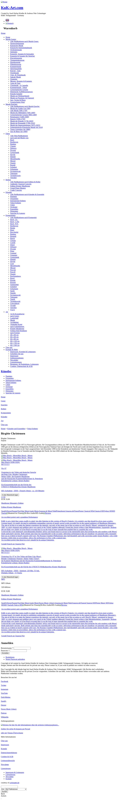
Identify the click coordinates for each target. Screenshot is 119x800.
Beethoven (14, 142)
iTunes (76, 511)
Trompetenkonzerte (17, 60)
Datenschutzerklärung (9, 753)
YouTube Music (23, 511)
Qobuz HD (108, 511)
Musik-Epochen (11, 104)
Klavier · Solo (15, 71)
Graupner (13, 255)
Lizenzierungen (16, 362)
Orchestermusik (16, 50)
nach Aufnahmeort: (17, 327)
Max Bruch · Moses (25, 456)
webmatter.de (14, 783)
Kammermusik (15, 67)
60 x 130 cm (14, 343)
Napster (15, 511)
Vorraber (13, 178)
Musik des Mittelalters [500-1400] (22, 113)
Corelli (12, 243)
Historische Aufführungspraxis (21, 92)
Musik (12, 320)
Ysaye (12, 310)
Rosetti (12, 165)
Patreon (4, 713)
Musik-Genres (11, 39)
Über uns (9, 347)
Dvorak (13, 150)
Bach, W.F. (14, 224)
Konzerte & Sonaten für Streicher (22, 56)
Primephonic (60, 511)
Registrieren (10, 657)
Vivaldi (13, 306)
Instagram (4, 689)
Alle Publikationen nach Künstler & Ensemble (27, 194)
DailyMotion (5, 697)
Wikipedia (4, 717)
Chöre (12, 205)
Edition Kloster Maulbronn (20, 186)
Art (7, 312)
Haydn (12, 155)
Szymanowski (15, 171)
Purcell (12, 272)
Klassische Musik (16, 46)
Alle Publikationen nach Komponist (23, 217)
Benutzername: (7, 648)
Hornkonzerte (15, 62)
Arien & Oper (15, 83)
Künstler (9, 192)
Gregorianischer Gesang (19, 90)
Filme (8, 134)
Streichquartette (16, 69)
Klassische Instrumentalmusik (21, 48)
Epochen (4, 405)
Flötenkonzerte (15, 64)
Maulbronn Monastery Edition (12, 503)
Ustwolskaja (14, 303)
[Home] (4, 2)
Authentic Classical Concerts (20, 184)
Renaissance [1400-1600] (19, 117)
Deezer (9, 511)
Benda (12, 228)
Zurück (3, 796)
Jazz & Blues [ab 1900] (18, 132)
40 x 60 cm (14, 335)
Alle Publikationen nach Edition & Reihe (25, 182)
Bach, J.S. (14, 220)
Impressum (14, 356)
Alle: (3, 789)
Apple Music (34, 511)
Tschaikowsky (15, 176)
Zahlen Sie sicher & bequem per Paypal (15, 729)
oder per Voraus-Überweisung (12, 733)
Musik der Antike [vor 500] (20, 108)
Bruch (12, 238)
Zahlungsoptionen (16, 358)
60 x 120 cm (14, 341)
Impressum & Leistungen (15, 772)
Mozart (12, 161)
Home (3, 33)
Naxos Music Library (47, 603)
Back (3, 794)
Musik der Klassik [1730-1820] (21, 121)
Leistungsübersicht (8, 761)
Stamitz (13, 293)
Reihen (8, 180)
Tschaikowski (15, 301)
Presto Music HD (102, 603)
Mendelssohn (15, 159)
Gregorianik (14, 153)
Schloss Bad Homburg (18, 331)
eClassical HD (98, 511)
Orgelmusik (14, 73)
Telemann (13, 173)
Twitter (3, 685)
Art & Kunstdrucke (17, 314)
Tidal (54, 511)
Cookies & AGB (7, 757)
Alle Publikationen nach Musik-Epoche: (25, 106)
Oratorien (13, 79)
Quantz (13, 163)
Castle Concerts (16, 190)
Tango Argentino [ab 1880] (20, 129)
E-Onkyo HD (17, 605)
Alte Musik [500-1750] (18, 111)
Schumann (14, 169)
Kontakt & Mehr (12, 350)
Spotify (4, 511)
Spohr (12, 291)
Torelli (12, 299)
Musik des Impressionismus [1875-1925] (25, 125)
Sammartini (14, 285)
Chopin (13, 146)
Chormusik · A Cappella (19, 85)
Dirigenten (14, 211)
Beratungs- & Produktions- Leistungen (24, 364)
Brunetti (13, 236)
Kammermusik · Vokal (18, 88)
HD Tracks (8, 605)
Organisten (14, 199)
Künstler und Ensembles (16, 429)
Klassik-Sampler (16, 94)
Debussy (13, 148)
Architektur (14, 322)
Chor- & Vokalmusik (18, 75)
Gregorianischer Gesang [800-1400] (23, 115)
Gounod (13, 253)
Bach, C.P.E (14, 222)
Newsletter (14, 360)
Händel (13, 157)
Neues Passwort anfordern (15, 659)
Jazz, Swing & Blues (18, 100)
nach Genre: (14, 316)
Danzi (12, 245)
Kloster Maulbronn (17, 329)
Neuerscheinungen (17, 43)
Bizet (12, 230)
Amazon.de (69, 511)
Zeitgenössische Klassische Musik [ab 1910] (26, 127)
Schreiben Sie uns (16, 354)
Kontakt (4, 749)
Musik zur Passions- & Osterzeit (22, 98)
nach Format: (15, 333)
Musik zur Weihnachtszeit (19, 96)
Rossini (13, 282)
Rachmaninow (15, 276)
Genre (3, 401)
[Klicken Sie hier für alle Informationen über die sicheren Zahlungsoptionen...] (30, 725)
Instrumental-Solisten (18, 201)
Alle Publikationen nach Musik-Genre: (24, 41)
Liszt (12, 264)
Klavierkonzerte (16, 58)
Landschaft (14, 318)
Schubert (13, 167)
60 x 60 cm (14, 337)
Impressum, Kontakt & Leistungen (23, 352)
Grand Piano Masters (18, 188)
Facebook (4, 681)
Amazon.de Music (45, 511)
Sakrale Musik (15, 77)
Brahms (13, 144)
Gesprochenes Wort (17, 102)
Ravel (12, 278)
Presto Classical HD (86, 511)
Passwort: (5, 651)
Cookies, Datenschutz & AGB (21, 366)
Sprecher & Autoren (17, 213)
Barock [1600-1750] (17, 119)
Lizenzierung (6, 768)
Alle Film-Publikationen (19, 136)
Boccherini (14, 232)
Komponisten (10, 215)
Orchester (13, 207)
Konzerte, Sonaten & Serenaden (22, 54)
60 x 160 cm (14, 345)
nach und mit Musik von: (19, 138)
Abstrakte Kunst (16, 324)
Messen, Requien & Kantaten (21, 81)
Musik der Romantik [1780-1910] (22, 123)
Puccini (13, 270)
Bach (12, 140)
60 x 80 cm (14, 339)
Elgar (12, 251)
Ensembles (14, 209)
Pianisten (13, 197)
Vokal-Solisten (15, 203)
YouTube (4, 693)
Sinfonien (13, 52)
